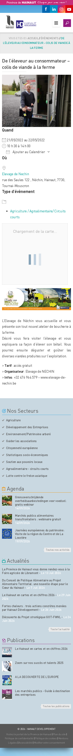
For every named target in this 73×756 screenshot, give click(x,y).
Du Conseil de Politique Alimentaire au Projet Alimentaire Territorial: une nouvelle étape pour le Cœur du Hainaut (35, 584)
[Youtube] (69, 9)
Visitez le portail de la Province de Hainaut (29, 734)
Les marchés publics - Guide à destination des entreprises (42, 693)
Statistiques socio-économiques (27, 455)
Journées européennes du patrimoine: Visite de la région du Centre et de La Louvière (39, 533)
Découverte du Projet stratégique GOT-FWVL (31, 617)
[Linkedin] (54, 9)
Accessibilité (25, 742)
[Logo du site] (21, 21)
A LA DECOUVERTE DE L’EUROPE (37, 677)
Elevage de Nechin (15, 174)
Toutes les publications (56, 706)
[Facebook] (46, 9)
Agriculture (13, 420)
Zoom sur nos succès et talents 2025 (39, 663)
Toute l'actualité (60, 629)
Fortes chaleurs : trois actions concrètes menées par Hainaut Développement (34, 608)
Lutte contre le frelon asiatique (26, 476)
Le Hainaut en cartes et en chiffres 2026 (28, 595)
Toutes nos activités (58, 549)
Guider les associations (21, 441)
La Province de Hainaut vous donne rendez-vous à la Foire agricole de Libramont (36, 571)
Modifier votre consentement (49, 742)
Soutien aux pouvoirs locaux (24, 462)
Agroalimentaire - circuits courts (27, 469)
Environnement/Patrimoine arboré (28, 434)
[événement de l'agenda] (7, 501)
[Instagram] (61, 9)
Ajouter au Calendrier (28, 151)
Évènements (50, 38)
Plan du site (59, 734)
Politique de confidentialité (19, 738)
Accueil (33, 38)
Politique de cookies (46, 738)
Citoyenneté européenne (22, 448)
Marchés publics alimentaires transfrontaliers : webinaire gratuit (38, 517)
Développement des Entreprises (27, 427)
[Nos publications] (7, 652)
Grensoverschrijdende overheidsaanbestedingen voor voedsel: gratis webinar (41, 500)
